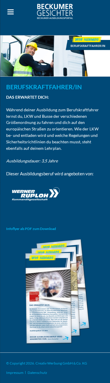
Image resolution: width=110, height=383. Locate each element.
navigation (10, 12)
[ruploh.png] (35, 194)
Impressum (14, 372)
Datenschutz (37, 372)
